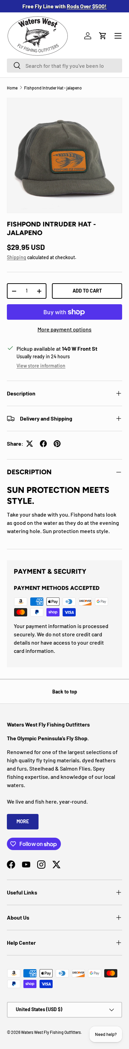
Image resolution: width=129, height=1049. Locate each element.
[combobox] (64, 66)
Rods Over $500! (87, 6)
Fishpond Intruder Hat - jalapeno (53, 87)
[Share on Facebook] (43, 444)
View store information (41, 366)
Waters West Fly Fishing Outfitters (51, 1032)
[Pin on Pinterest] (57, 444)
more (23, 821)
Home (12, 87)
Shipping (16, 257)
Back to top (64, 692)
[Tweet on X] (29, 444)
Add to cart (87, 291)
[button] (102, 35)
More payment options (64, 329)
